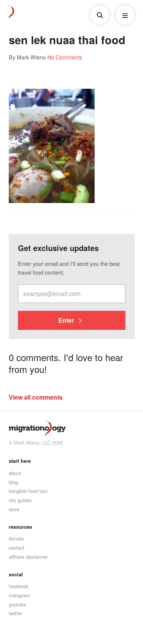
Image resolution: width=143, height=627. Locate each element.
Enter (67, 320)
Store (14, 509)
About (15, 473)
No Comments (64, 57)
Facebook (18, 586)
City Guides (20, 500)
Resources (20, 526)
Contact (16, 547)
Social (16, 574)
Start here (20, 460)
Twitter (15, 613)
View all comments (36, 397)
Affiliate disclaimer (28, 556)
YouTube (17, 604)
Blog (13, 482)
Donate (16, 538)
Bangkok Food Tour (28, 490)
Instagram (19, 595)
